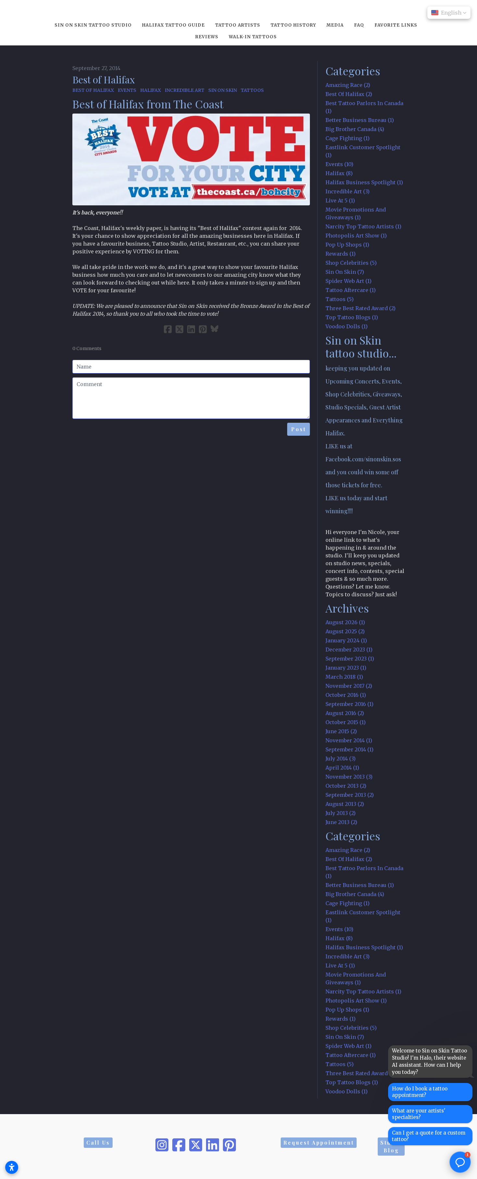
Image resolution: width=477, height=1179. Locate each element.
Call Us (98, 1142)
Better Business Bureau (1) (359, 120)
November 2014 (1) (348, 740)
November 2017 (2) (348, 686)
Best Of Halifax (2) (348, 94)
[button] (449, 12)
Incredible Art (184, 90)
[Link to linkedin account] (212, 1144)
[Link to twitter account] (195, 1144)
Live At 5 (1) (340, 200)
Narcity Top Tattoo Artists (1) (363, 226)
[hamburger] (44, 10)
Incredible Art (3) (347, 191)
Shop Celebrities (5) (351, 263)
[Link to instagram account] (161, 1144)
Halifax (150, 90)
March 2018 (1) (344, 677)
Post (298, 429)
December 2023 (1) (349, 649)
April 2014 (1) (342, 767)
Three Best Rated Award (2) (360, 308)
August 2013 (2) (344, 804)
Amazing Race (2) (347, 85)
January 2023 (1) (345, 667)
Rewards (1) (340, 253)
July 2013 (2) (340, 813)
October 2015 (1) (345, 722)
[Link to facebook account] (178, 1144)
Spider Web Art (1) (348, 281)
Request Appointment (318, 1142)
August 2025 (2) (345, 631)
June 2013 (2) (341, 822)
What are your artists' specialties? (419, 1114)
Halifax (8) (339, 173)
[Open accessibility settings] (11, 1167)
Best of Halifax (103, 79)
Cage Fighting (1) (347, 138)
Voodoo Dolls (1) (346, 326)
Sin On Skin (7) (344, 272)
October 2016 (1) (345, 695)
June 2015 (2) (341, 731)
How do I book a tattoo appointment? (419, 1092)
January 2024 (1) (346, 640)
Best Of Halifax (93, 90)
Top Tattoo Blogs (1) (351, 317)
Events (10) (339, 164)
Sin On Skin (222, 90)
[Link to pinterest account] (229, 1144)
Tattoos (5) (339, 299)
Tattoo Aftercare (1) (350, 290)
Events (127, 90)
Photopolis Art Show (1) (356, 235)
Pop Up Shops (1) (347, 244)
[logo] (238, 11)
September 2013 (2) (349, 795)
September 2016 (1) (349, 704)
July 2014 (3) (340, 758)
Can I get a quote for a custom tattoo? (428, 1136)
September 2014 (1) (349, 749)
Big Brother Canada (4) (354, 129)
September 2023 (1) (349, 658)
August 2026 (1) (345, 622)
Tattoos (252, 90)
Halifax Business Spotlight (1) (364, 182)
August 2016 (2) (344, 713)
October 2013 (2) (345, 786)
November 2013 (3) (349, 776)
